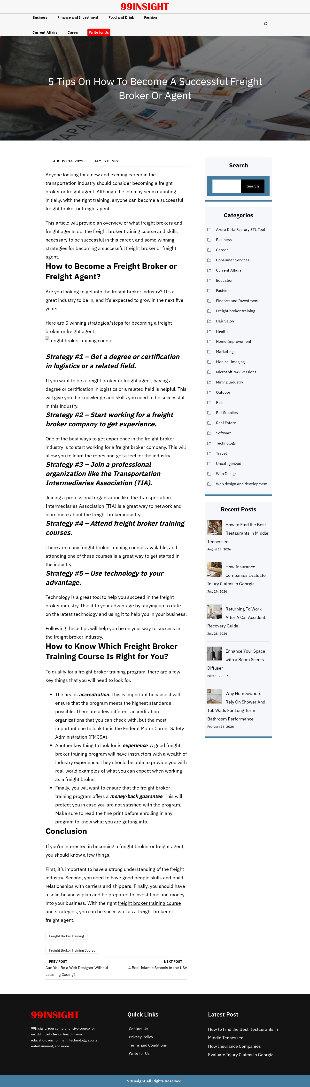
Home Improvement (233, 341)
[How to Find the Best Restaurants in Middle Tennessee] (214, 528)
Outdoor (223, 392)
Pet (219, 402)
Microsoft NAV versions (236, 371)
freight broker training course (124, 231)
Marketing (224, 351)
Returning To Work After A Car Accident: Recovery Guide (236, 617)
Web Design (226, 473)
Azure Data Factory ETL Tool (240, 229)
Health (222, 331)
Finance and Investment (237, 300)
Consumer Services (233, 260)
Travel (221, 453)
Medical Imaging (230, 361)
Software (224, 432)
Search (253, 186)
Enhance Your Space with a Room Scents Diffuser (236, 659)
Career (222, 249)
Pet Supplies (227, 412)
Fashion (223, 290)
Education (224, 280)
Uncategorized (228, 463)
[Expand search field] (265, 23)
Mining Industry (229, 382)
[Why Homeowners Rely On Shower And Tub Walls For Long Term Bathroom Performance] (214, 697)
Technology (226, 443)
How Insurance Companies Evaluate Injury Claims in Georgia (236, 575)
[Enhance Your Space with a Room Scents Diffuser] (214, 655)
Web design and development (242, 483)
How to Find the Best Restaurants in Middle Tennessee (237, 533)
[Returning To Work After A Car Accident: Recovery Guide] (214, 612)
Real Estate (226, 422)
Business (224, 239)
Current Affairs (229, 270)
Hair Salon (225, 321)
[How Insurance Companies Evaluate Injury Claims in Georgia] (214, 570)
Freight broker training (66, 936)
